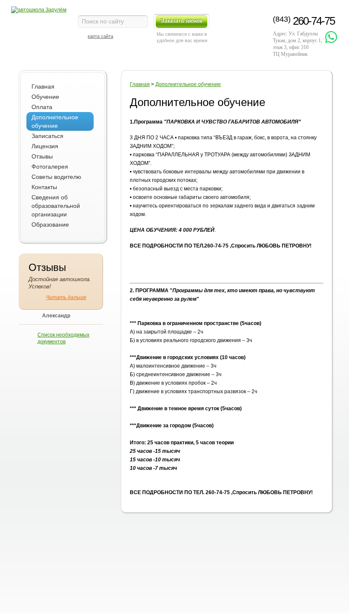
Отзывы (42, 156)
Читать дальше (66, 297)
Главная (42, 86)
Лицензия (44, 146)
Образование (50, 224)
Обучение (45, 96)
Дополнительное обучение (54, 121)
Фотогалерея (49, 166)
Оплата (41, 107)
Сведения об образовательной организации (55, 206)
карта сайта (100, 36)
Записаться (47, 135)
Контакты (44, 187)
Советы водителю (56, 176)
